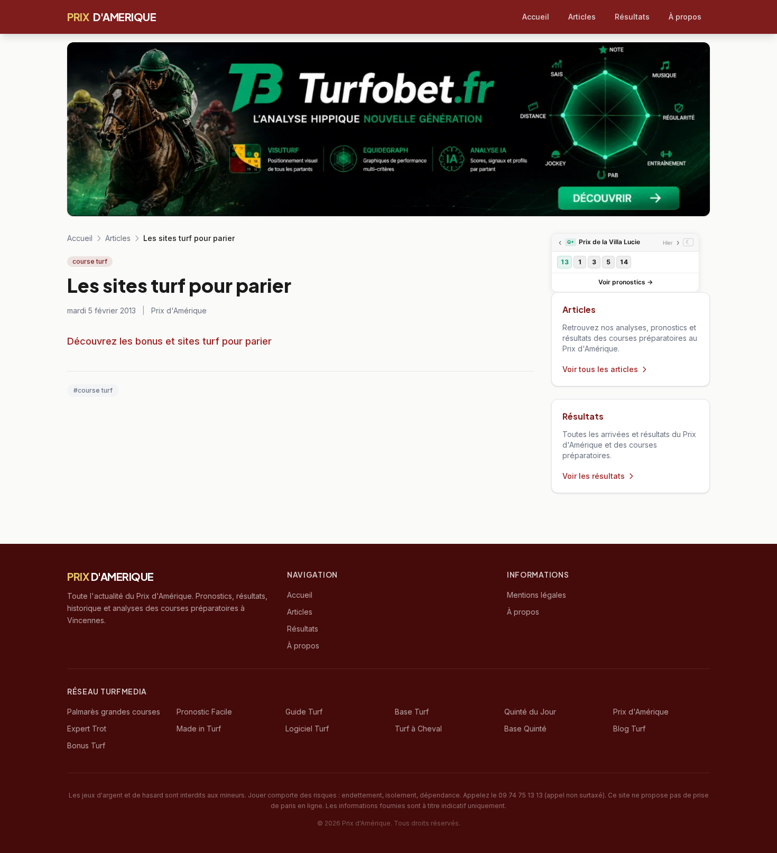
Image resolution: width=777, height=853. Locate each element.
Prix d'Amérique (641, 711)
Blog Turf (629, 728)
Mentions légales (536, 594)
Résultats (632, 16)
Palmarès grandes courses (113, 711)
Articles (582, 16)
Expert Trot (86, 728)
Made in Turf (199, 728)
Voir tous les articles (600, 369)
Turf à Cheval (418, 728)
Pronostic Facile (204, 711)
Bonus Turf (86, 745)
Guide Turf (303, 711)
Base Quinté (525, 728)
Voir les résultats (593, 475)
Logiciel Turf (307, 728)
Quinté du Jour (530, 711)
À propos (685, 16)
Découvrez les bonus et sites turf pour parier (169, 341)
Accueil (535, 16)
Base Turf (412, 711)
